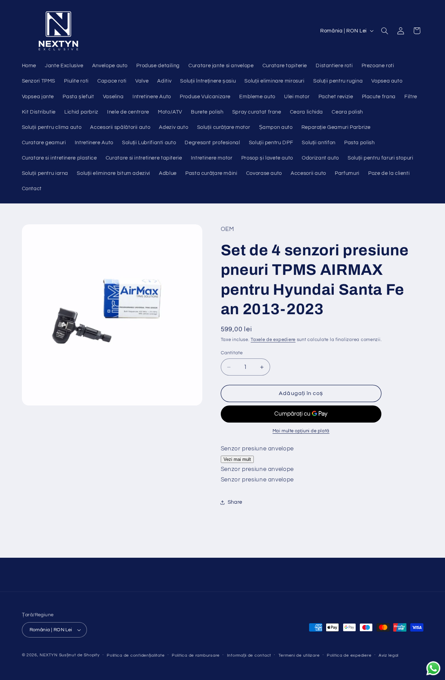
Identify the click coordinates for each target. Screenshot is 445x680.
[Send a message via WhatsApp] (433, 668)
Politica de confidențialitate (135, 655)
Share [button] (235, 502)
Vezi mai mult (237, 459)
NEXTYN (48, 655)
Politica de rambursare (196, 655)
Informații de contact (249, 655)
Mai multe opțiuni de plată (301, 431)
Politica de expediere (349, 655)
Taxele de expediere (273, 340)
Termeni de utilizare (299, 655)
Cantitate (232, 352)
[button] (385, 31)
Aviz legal (388, 655)
